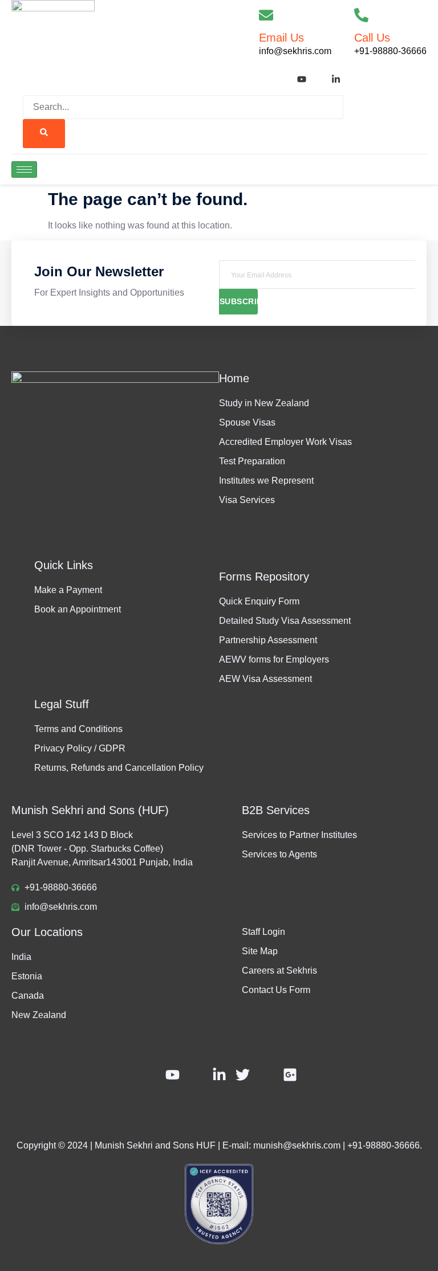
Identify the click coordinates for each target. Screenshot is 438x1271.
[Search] (44, 133)
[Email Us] (266, 15)
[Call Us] (361, 15)
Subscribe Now (239, 301)
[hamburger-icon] (24, 169)
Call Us (372, 37)
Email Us (281, 37)
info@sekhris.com (295, 51)
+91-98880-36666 (390, 51)
